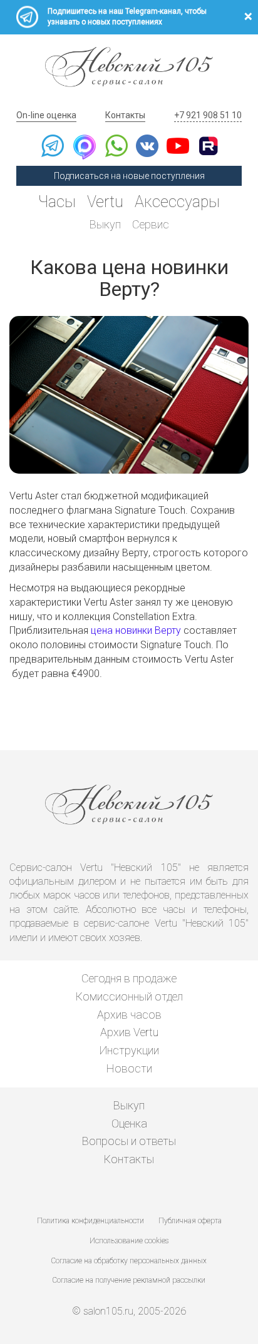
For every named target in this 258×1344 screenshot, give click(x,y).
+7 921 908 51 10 (208, 115)
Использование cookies (129, 1240)
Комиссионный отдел (129, 996)
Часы (57, 202)
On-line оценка (46, 115)
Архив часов (129, 1014)
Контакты (125, 115)
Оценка (129, 1123)
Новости (129, 1068)
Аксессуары (177, 202)
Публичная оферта (190, 1220)
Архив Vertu (129, 1032)
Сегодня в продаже (129, 978)
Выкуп (105, 224)
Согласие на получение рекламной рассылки (129, 1280)
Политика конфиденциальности (90, 1220)
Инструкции (129, 1050)
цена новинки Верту (136, 630)
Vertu (105, 202)
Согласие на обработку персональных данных (129, 1260)
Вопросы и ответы (129, 1141)
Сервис (150, 224)
